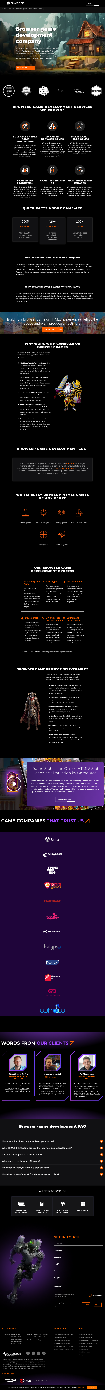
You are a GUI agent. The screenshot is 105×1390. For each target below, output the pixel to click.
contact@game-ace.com (41, 1340)
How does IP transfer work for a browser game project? (30, 1174)
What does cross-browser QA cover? (21, 1161)
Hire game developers (60, 1337)
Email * (56, 1264)
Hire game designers (85, 1346)
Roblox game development (62, 1340)
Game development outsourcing (63, 1334)
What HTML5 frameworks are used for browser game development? (37, 1148)
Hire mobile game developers (88, 1343)
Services (11, 9)
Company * (58, 1257)
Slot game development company (64, 1346)
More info (81, 1387)
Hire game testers (84, 1355)
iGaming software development (63, 1349)
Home (4, 9)
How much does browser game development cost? (28, 1141)
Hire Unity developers (85, 1337)
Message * (58, 1286)
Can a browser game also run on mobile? (23, 1154)
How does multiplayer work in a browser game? (26, 1167)
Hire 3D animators (84, 1352)
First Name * (58, 1243)
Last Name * (58, 1250)
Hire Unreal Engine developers (88, 1340)
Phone (56, 1271)
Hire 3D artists (83, 1349)
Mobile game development (62, 1343)
